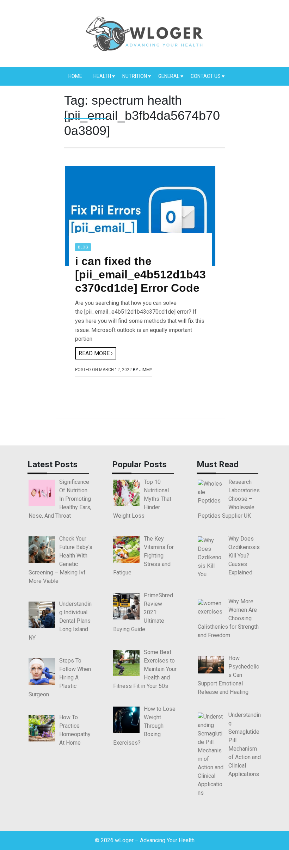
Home (75, 76)
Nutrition (134, 76)
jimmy (145, 369)
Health (102, 76)
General (168, 76)
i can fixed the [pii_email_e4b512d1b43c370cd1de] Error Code (140, 275)
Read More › (96, 353)
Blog (83, 247)
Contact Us (206, 76)
